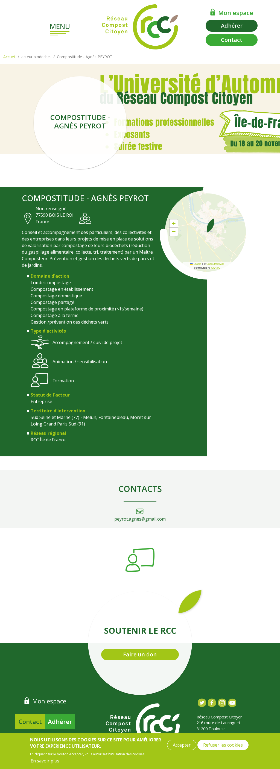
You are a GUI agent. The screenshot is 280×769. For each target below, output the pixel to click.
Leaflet (197, 264)
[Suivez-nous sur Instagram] (222, 702)
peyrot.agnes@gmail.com (140, 519)
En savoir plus (45, 761)
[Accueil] (140, 26)
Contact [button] (231, 39)
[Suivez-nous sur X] (201, 702)
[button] (210, 225)
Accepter (182, 745)
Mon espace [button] (235, 12)
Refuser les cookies (223, 745)
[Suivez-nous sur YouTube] (232, 702)
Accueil (9, 56)
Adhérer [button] (232, 25)
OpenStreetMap (215, 264)
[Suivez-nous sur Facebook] (212, 702)
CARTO (215, 267)
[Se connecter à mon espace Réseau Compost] (212, 12)
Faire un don (140, 654)
